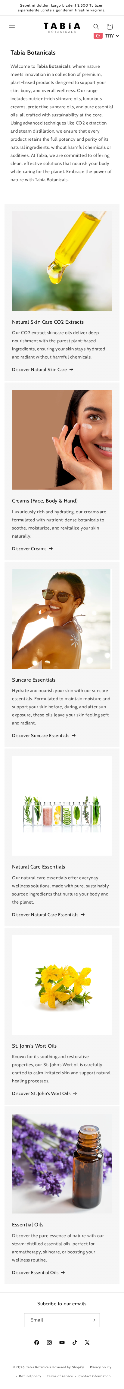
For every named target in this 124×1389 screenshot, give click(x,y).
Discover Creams (29, 548)
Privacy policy (101, 1367)
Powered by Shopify (68, 1367)
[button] (12, 27)
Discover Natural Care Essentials (45, 914)
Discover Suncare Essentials (40, 735)
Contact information (94, 1376)
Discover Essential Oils (35, 1272)
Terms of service (60, 1376)
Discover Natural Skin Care (39, 369)
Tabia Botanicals (38, 1367)
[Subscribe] (93, 1320)
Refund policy (30, 1376)
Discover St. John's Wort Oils (41, 1093)
